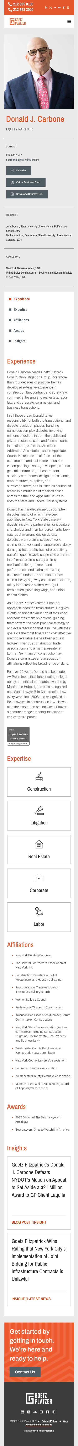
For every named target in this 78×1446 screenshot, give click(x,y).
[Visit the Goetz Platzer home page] (31, 21)
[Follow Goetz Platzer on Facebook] (64, 7)
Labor (39, 924)
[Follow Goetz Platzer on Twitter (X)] (51, 7)
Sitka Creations (45, 1430)
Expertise (19, 309)
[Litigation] (39, 810)
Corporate (39, 890)
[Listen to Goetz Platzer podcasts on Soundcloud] (56, 7)
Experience (20, 299)
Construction (39, 788)
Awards (17, 330)
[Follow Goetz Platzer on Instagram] (69, 7)
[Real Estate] (39, 844)
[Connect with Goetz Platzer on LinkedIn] (47, 7)
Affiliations (20, 320)
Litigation (39, 822)
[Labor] (39, 912)
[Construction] (39, 776)
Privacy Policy (49, 1421)
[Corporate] (39, 878)
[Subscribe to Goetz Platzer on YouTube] (60, 7)
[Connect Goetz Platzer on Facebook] (48, 1412)
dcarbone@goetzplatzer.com (22, 159)
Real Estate (39, 856)
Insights (18, 341)
